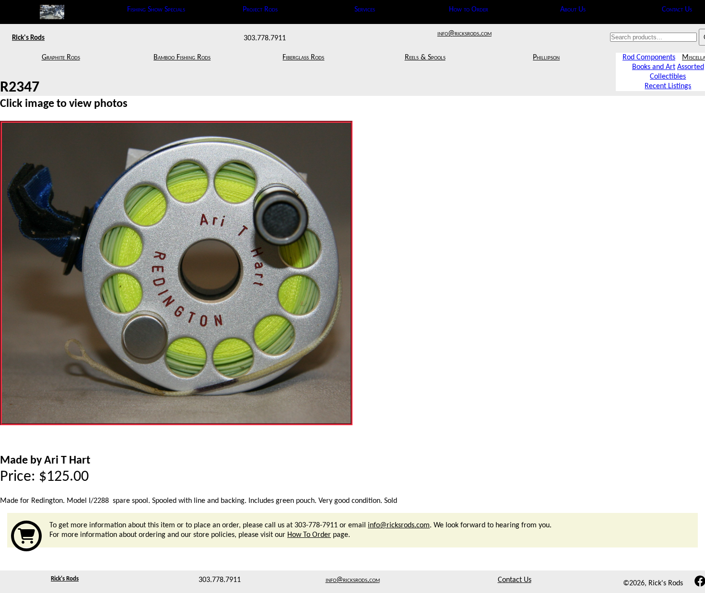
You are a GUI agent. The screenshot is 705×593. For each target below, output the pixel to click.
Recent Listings (668, 86)
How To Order (309, 535)
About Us (573, 9)
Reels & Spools (425, 57)
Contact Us (677, 9)
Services (364, 9)
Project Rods (260, 9)
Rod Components (649, 57)
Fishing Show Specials (156, 9)
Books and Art (653, 67)
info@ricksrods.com (464, 33)
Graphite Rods (61, 57)
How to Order (468, 9)
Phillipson (546, 57)
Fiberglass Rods (303, 57)
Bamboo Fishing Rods (182, 57)
